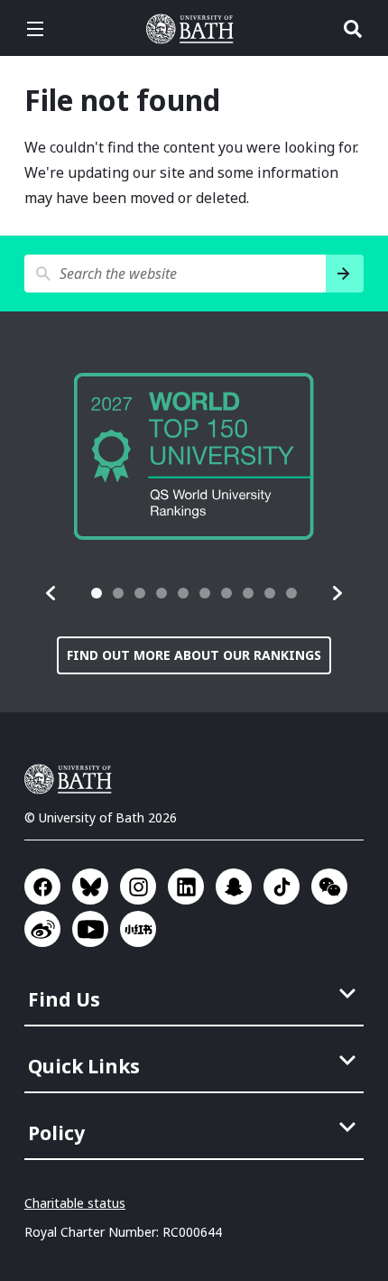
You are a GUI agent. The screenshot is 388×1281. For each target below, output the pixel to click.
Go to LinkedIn (186, 886)
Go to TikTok (281, 886)
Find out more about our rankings (194, 655)
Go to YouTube (90, 929)
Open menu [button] (35, 29)
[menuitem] (196, 994)
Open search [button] (353, 29)
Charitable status (74, 1202)
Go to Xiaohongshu (138, 929)
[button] (51, 593)
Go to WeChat (329, 886)
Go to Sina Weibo (42, 929)
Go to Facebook (42, 886)
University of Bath (194, 29)
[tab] (96, 593)
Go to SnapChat (234, 886)
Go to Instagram (138, 886)
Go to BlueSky (90, 886)
